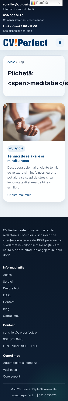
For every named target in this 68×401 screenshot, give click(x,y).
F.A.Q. (7, 295)
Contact (9, 302)
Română (42, 2)
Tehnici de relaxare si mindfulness (25, 158)
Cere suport (11, 376)
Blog (6, 309)
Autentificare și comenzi (20, 363)
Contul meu (11, 316)
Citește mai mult (19, 195)
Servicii (8, 281)
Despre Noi (11, 288)
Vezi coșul (10, 369)
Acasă (11, 62)
